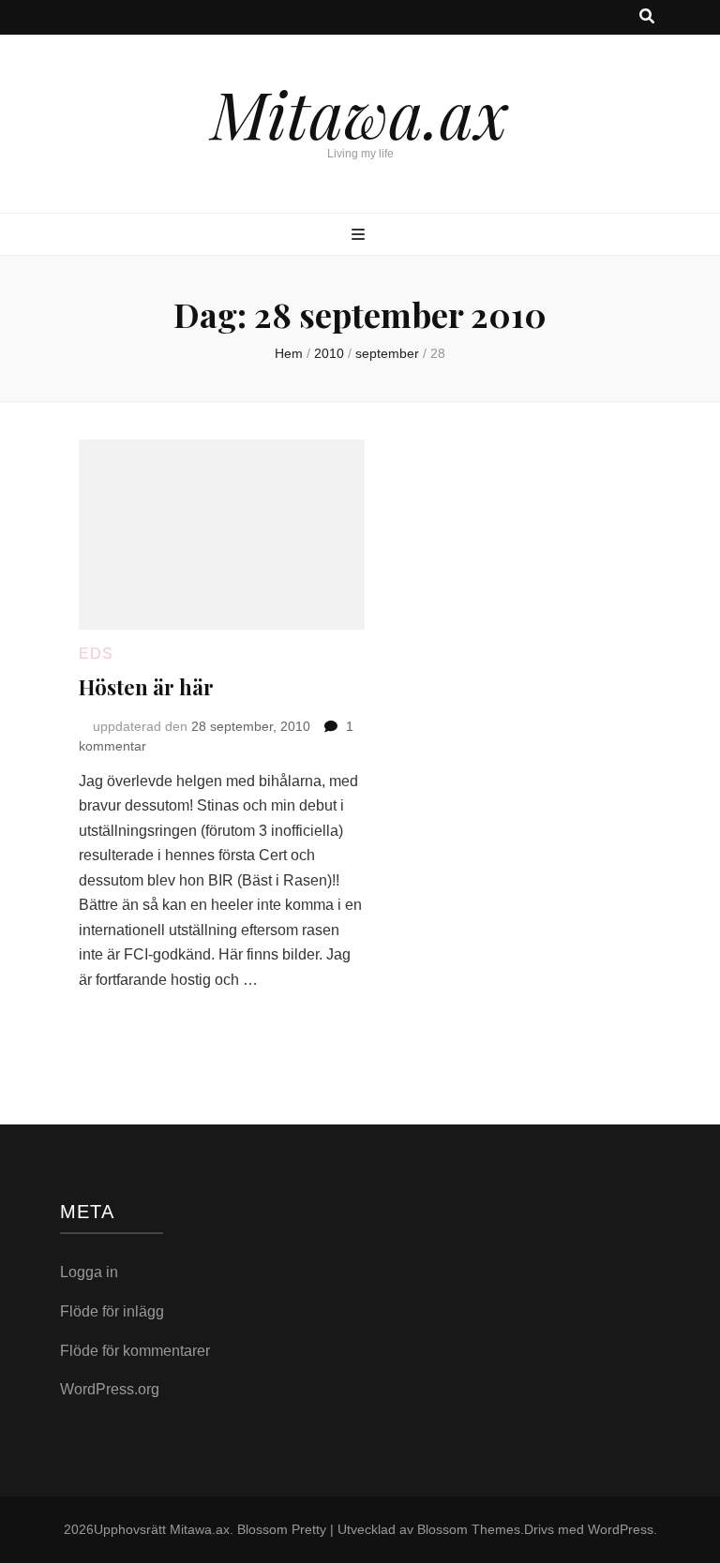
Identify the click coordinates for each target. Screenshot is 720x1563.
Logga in (89, 1272)
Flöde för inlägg (112, 1311)
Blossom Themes (468, 1529)
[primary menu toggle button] (360, 235)
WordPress (620, 1529)
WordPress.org (109, 1389)
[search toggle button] (646, 17)
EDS (96, 654)
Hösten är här (146, 687)
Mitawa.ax (360, 112)
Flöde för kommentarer (135, 1351)
